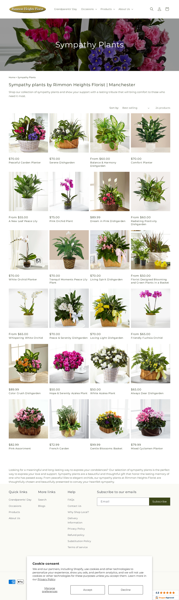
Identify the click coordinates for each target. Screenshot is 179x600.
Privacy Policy (46, 579)
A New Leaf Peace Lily (23, 221)
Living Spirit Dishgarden (106, 279)
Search (42, 499)
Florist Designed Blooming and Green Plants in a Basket (150, 281)
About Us (14, 518)
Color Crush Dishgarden (25, 393)
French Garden (59, 448)
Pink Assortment (20, 448)
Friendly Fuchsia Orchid (147, 337)
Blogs (41, 506)
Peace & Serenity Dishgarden (68, 337)
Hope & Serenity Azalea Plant (68, 393)
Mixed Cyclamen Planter (147, 448)
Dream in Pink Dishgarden (107, 221)
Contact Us (74, 506)
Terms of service (78, 547)
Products (14, 512)
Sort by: (114, 107)
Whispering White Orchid (26, 337)
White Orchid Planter (23, 279)
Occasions (15, 506)
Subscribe (159, 501)
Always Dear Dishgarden (147, 393)
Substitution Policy (79, 541)
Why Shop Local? (78, 512)
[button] (88, 9)
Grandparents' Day (20, 499)
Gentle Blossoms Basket (106, 448)
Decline (126, 589)
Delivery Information (75, 520)
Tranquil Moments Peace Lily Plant (68, 281)
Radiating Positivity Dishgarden (144, 223)
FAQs (71, 499)
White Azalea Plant (102, 393)
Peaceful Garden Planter (25, 162)
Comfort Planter (142, 162)
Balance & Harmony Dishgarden (103, 164)
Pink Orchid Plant (61, 221)
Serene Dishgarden (62, 162)
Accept (87, 589)
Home (12, 77)
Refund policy (76, 535)
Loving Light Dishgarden (106, 337)
